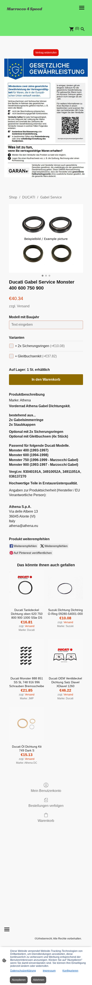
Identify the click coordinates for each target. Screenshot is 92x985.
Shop (13, 197)
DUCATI (28, 197)
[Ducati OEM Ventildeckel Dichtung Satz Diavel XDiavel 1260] (65, 656)
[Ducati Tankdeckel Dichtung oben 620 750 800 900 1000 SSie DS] (26, 588)
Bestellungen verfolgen (46, 806)
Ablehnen (38, 979)
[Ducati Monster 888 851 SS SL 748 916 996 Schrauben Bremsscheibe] (26, 656)
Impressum (49, 970)
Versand (23, 306)
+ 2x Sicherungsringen (40, 346)
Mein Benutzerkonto (46, 791)
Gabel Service (51, 197)
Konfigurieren (70, 970)
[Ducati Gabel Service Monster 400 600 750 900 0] (46, 238)
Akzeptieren (19, 979)
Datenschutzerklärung (23, 970)
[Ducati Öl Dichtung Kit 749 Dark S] (26, 724)
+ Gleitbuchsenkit (36, 356)
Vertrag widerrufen (46, 52)
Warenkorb (46, 820)
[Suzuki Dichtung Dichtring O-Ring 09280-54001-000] (65, 588)
